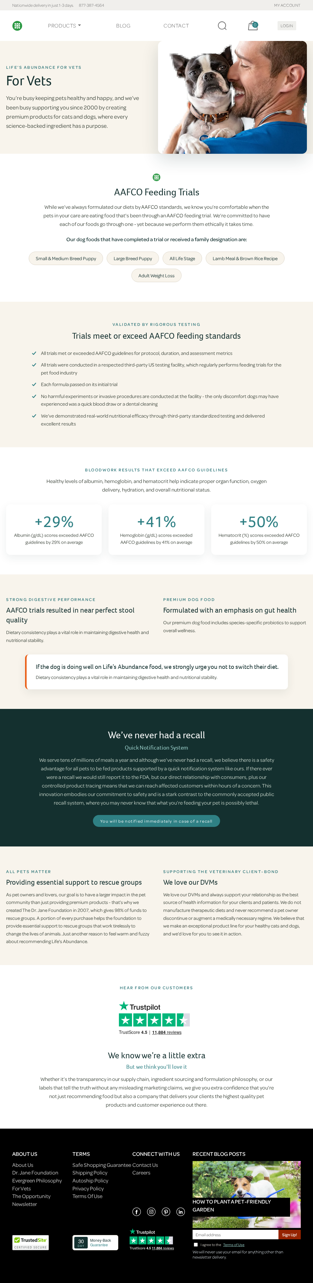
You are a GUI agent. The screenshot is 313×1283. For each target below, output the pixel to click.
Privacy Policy (88, 1188)
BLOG (123, 25)
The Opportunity (31, 1196)
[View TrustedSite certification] (30, 1242)
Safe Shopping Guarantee (101, 1165)
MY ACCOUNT (287, 5)
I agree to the (223, 1244)
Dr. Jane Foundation (35, 1172)
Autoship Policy (90, 1180)
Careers (141, 1172)
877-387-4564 (91, 5)
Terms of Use (234, 1244)
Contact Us (145, 1165)
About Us (22, 1165)
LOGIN (287, 25)
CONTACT (176, 25)
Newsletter (24, 1204)
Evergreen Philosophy (37, 1180)
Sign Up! (289, 1234)
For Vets (21, 1188)
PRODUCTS (62, 25)
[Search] (222, 25)
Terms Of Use (87, 1196)
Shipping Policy (89, 1172)
